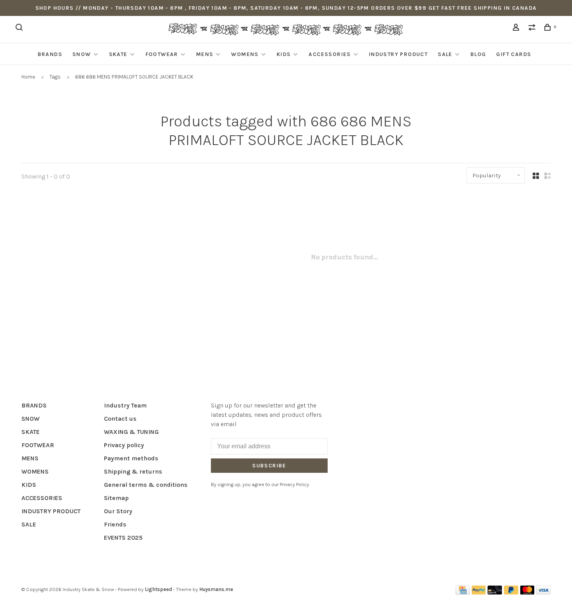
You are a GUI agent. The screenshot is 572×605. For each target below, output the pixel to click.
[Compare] (533, 28)
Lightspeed (158, 589)
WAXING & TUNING (131, 431)
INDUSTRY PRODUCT (398, 54)
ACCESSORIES (330, 54)
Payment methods (131, 458)
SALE (445, 54)
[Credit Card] (463, 592)
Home (28, 76)
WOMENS (244, 54)
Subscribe (269, 465)
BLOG (478, 54)
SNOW (81, 54)
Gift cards (513, 54)
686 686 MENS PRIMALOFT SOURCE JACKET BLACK (134, 76)
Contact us (120, 418)
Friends (115, 524)
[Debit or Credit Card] (495, 592)
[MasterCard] (527, 592)
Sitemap (116, 498)
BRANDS (50, 54)
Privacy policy (124, 445)
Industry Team (125, 405)
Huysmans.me (216, 589)
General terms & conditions (146, 484)
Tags (55, 76)
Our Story (118, 511)
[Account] (517, 28)
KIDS (284, 54)
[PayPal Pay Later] (511, 592)
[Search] (20, 28)
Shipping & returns (133, 471)
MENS (205, 54)
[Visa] (543, 592)
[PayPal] (479, 592)
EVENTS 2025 (123, 537)
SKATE (118, 54)
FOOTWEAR (162, 54)
